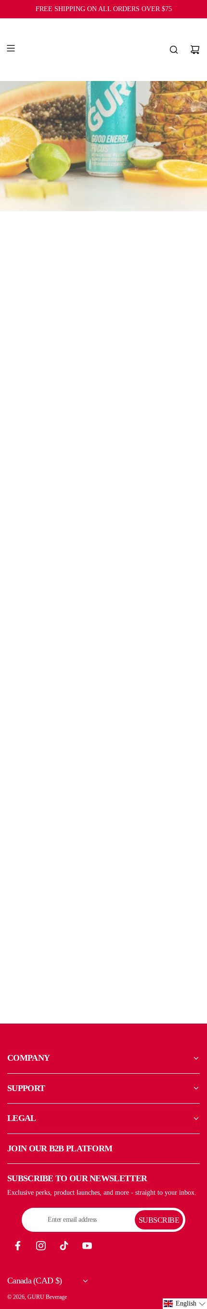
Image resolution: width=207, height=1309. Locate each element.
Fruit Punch (54, 584)
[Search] (173, 49)
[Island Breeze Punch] (54, 287)
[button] (185, 1303)
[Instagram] (41, 1245)
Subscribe (159, 1220)
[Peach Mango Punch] (152, 287)
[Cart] (195, 49)
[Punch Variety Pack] (54, 689)
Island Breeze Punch (54, 382)
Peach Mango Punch (152, 382)
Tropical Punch (152, 584)
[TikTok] (64, 1245)
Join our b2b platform (59, 1148)
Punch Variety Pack (54, 785)
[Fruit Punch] (54, 488)
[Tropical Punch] (152, 488)
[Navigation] (10, 50)
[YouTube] (87, 1245)
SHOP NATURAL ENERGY (56, 995)
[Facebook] (17, 1245)
